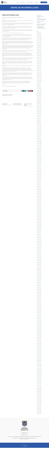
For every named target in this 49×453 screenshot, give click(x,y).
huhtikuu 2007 (39, 343)
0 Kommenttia (31, 106)
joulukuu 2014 (39, 227)
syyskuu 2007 (39, 340)
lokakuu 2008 (39, 325)
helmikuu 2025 (39, 58)
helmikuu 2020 (39, 143)
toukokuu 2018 (39, 171)
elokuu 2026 (39, 32)
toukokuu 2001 (39, 409)
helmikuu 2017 (39, 194)
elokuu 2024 (39, 68)
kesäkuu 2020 (39, 138)
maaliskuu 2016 (39, 211)
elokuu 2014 (39, 234)
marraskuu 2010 (39, 297)
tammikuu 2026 (39, 42)
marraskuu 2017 (39, 179)
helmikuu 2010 (39, 308)
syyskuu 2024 (39, 67)
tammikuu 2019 (39, 159)
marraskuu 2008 (39, 323)
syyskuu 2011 (39, 282)
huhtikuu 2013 (39, 257)
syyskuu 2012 (39, 267)
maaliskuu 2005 (39, 365)
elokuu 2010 (39, 302)
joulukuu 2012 (39, 264)
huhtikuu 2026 (39, 37)
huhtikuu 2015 (39, 224)
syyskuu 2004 (39, 370)
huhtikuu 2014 (39, 239)
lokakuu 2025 (39, 47)
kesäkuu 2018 (39, 169)
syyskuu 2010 (39, 300)
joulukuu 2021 (39, 113)
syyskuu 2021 (39, 118)
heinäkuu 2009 (39, 317)
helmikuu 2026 (39, 40)
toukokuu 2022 (39, 105)
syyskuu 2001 (39, 408)
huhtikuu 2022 (39, 106)
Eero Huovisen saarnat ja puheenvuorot (11, 86)
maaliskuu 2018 (39, 174)
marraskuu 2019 (39, 148)
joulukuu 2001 (39, 403)
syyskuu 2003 (39, 383)
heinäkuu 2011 (39, 285)
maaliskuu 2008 (39, 333)
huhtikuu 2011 (39, 290)
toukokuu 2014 (39, 237)
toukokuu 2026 (39, 35)
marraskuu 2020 (39, 133)
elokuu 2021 (39, 120)
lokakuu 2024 (39, 65)
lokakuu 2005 (39, 360)
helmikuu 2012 (39, 275)
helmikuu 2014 (39, 242)
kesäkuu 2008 (39, 328)
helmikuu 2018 (39, 176)
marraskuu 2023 (39, 80)
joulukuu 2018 (39, 161)
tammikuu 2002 (39, 401)
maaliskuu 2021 (39, 126)
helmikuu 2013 (39, 260)
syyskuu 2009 (39, 313)
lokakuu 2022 (39, 98)
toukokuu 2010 (39, 307)
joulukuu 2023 (39, 78)
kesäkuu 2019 (39, 153)
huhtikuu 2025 (39, 55)
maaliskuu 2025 (39, 57)
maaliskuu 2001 (39, 413)
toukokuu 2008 (39, 330)
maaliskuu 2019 (39, 158)
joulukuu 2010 (39, 295)
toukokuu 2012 (39, 270)
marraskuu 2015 (39, 216)
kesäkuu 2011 (39, 287)
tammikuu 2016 (39, 212)
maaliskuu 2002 (39, 398)
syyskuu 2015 (39, 217)
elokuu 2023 (39, 85)
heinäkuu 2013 (39, 252)
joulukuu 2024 (39, 62)
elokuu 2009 (39, 315)
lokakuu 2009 (39, 312)
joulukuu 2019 (39, 146)
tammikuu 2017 (39, 196)
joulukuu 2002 (39, 388)
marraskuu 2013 (39, 247)
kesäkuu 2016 (39, 206)
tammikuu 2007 (39, 345)
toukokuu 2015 (39, 222)
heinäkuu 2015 (39, 219)
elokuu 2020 (39, 136)
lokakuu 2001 (39, 406)
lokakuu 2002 (39, 391)
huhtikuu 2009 (39, 320)
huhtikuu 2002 (39, 396)
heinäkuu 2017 (39, 186)
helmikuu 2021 (39, 128)
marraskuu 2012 (39, 265)
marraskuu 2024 (39, 63)
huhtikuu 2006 (39, 353)
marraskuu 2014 (39, 229)
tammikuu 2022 (39, 111)
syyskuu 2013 (39, 249)
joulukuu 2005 (39, 358)
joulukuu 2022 (39, 95)
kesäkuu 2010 (39, 305)
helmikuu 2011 (39, 292)
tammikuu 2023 (39, 93)
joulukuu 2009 (39, 310)
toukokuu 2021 (39, 123)
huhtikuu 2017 (39, 191)
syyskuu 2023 (39, 83)
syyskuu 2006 (39, 350)
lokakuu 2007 (39, 338)
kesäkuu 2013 (39, 254)
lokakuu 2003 (39, 381)
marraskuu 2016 (39, 199)
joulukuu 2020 (39, 131)
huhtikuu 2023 (39, 90)
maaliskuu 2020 (39, 141)
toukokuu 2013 (39, 255)
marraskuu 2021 (39, 115)
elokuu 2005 (39, 361)
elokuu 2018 (39, 168)
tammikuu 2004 (39, 376)
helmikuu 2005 (39, 366)
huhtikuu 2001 (39, 411)
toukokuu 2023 (39, 88)
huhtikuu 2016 (39, 209)
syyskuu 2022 (39, 100)
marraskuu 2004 (39, 368)
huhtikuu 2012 (39, 272)
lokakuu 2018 (39, 164)
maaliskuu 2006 (39, 355)
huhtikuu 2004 (39, 373)
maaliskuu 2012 (39, 274)
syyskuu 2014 (39, 232)
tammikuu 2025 (39, 60)
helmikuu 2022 (39, 110)
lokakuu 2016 (39, 201)
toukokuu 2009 (39, 318)
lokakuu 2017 (39, 181)
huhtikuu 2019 (39, 156)
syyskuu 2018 (39, 166)
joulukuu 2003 (39, 378)
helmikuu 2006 (39, 356)
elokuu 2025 (39, 50)
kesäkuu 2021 (39, 121)
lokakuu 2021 (39, 116)
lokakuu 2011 (39, 280)
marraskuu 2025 (39, 45)
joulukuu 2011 (39, 277)
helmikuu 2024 (39, 75)
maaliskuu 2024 (39, 73)
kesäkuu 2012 (39, 269)
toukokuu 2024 (39, 70)
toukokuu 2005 (39, 363)
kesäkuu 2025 (39, 52)
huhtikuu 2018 (39, 173)
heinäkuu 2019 (39, 151)
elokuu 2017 (38, 184)
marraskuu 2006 (39, 348)
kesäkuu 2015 (39, 221)
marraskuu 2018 (39, 163)
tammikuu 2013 (39, 262)
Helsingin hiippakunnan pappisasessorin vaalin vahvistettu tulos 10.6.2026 (41, 27)
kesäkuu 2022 (39, 103)
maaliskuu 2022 (39, 108)
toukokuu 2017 (39, 189)
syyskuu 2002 (39, 393)
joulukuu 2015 (39, 214)
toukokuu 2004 (39, 371)
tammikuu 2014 (39, 244)
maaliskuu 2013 (39, 259)
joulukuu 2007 (39, 335)
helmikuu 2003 (39, 386)
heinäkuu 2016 (39, 204)
